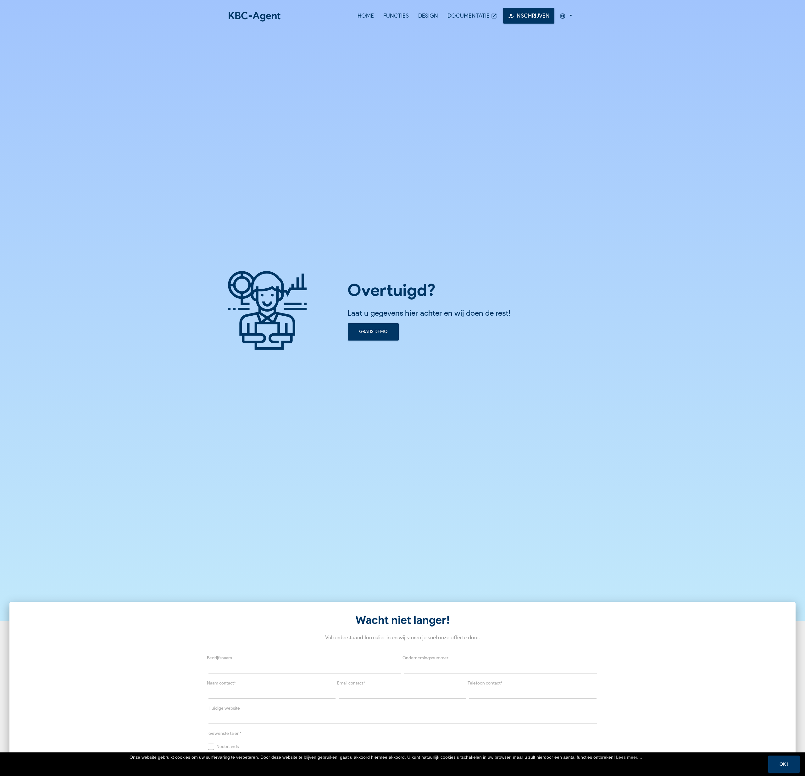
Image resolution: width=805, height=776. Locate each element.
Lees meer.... (629, 757)
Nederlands (227, 746)
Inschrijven (529, 15)
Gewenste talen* (225, 733)
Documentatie (472, 15)
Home (366, 15)
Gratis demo (373, 331)
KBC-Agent (254, 15)
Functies (396, 15)
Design (428, 15)
